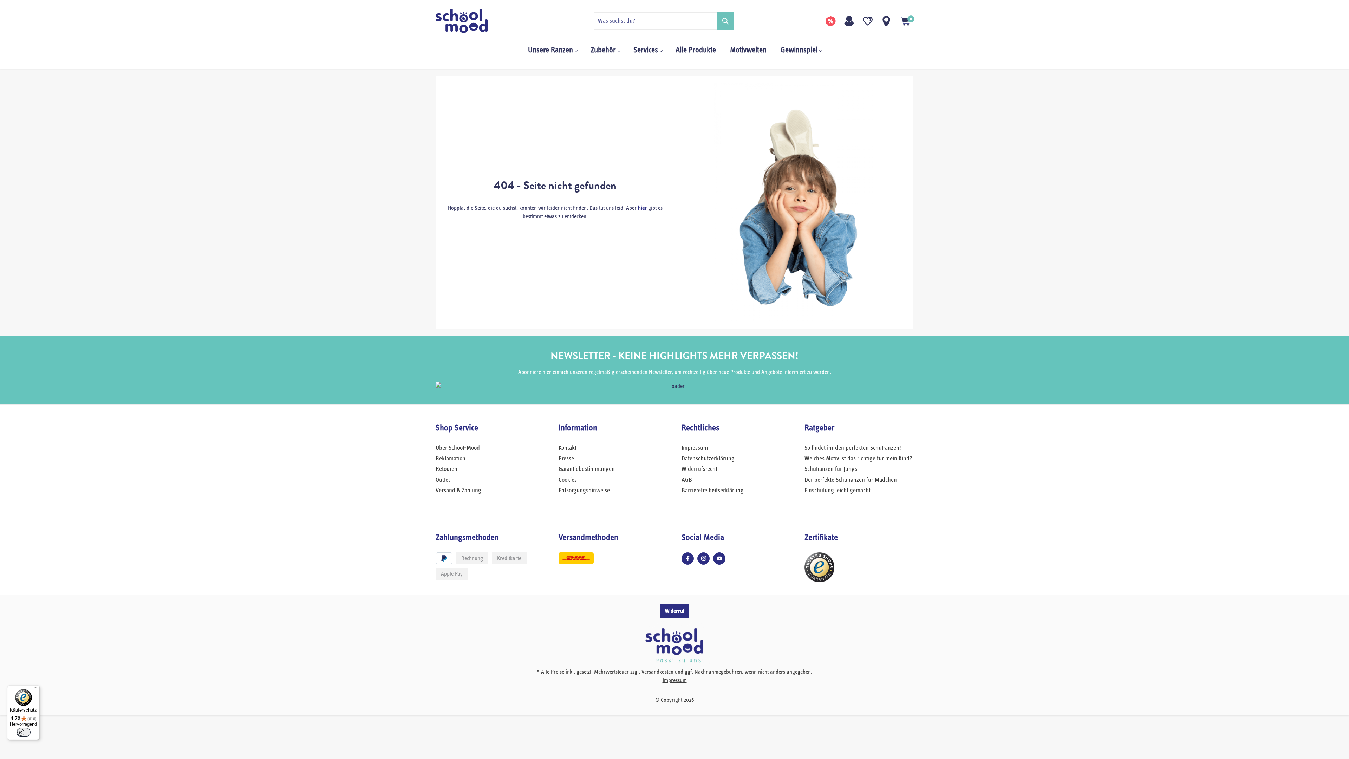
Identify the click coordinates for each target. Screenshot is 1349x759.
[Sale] (830, 21)
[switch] (24, 732)
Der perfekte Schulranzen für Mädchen (850, 480)
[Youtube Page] (719, 558)
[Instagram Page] (703, 558)
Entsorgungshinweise (584, 490)
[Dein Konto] (849, 21)
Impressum (695, 448)
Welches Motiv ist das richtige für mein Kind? (858, 458)
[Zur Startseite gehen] (471, 21)
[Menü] (35, 689)
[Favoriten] (867, 21)
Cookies (568, 480)
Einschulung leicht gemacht (837, 490)
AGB (687, 480)
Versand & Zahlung (458, 490)
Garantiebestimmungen (587, 469)
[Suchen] (725, 21)
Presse (566, 458)
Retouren (446, 469)
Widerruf (674, 611)
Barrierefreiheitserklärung (713, 490)
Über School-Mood (458, 448)
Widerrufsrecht (699, 469)
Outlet (443, 480)
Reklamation (450, 458)
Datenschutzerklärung (708, 458)
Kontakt (567, 448)
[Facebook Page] (688, 558)
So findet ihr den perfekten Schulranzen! (852, 448)
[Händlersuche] (886, 21)
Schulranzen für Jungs (830, 469)
